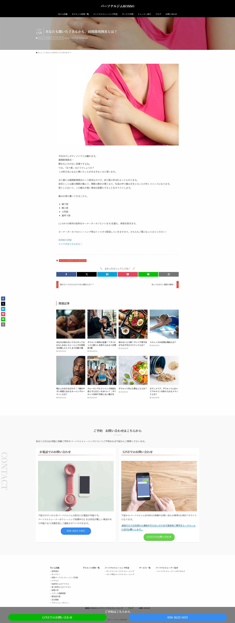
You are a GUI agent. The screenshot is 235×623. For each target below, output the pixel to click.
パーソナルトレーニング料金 (117, 567)
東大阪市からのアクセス (61, 587)
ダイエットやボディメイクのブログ (51, 38)
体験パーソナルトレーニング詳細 (65, 577)
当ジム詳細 (54, 567)
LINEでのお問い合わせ (57, 617)
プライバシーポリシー (60, 602)
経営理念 (55, 571)
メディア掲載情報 (59, 593)
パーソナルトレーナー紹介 (167, 567)
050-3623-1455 (177, 617)
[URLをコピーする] (169, 274)
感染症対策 (56, 596)
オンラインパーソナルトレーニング (120, 571)
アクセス (55, 580)
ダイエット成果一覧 (91, 567)
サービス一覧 (145, 567)
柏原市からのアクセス (60, 584)
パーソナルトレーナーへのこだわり (171, 571)
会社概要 (55, 599)
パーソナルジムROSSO (117, 6)
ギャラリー (56, 574)
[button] (66, 274)
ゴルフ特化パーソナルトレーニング (120, 574)
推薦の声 (55, 590)
